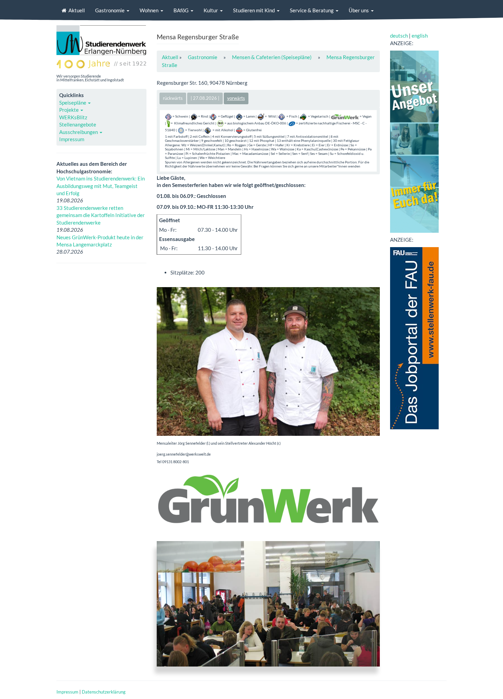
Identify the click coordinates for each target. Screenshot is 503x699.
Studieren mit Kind (254, 10)
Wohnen (149, 10)
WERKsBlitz (73, 117)
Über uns (359, 10)
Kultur (211, 10)
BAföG (181, 10)
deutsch (399, 35)
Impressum (71, 139)
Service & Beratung (312, 10)
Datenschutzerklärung (104, 692)
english (420, 35)
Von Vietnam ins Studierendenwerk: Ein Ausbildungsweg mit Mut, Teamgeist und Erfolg (100, 185)
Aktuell (76, 10)
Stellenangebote (77, 124)
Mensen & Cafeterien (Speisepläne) (272, 57)
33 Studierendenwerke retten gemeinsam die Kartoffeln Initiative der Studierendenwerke (100, 215)
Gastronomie (110, 10)
